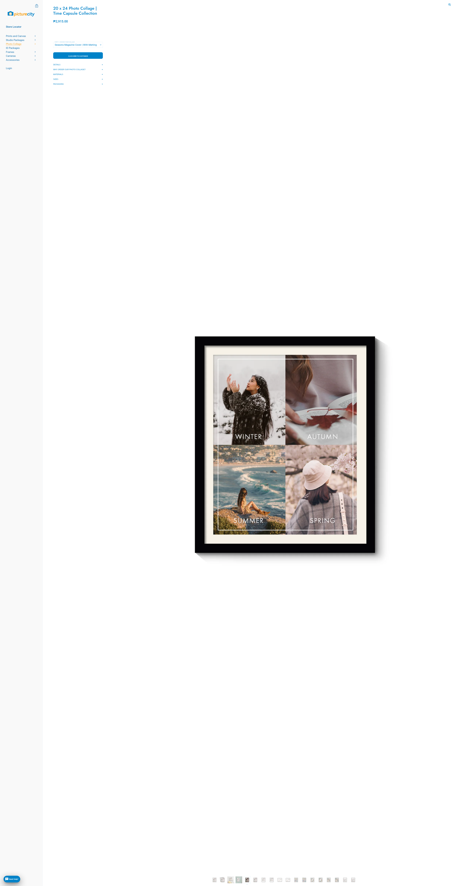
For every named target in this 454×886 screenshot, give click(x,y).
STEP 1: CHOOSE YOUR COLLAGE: (65, 42)
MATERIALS (58, 74)
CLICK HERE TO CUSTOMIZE (78, 56)
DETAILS (56, 65)
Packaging (58, 84)
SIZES (55, 79)
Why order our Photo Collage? (69, 69)
